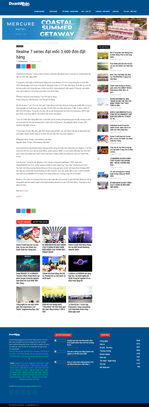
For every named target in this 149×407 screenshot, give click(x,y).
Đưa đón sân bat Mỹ (28, 356)
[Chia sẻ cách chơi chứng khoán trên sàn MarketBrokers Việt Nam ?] (59, 365)
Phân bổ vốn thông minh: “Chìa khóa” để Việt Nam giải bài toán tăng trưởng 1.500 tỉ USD (54, 308)
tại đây (25, 191)
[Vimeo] (29, 392)
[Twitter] (23, 66)
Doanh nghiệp (39, 11)
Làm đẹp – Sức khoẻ (103, 11)
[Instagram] (17, 392)
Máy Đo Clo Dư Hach (39, 377)
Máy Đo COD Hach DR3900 (29, 379)
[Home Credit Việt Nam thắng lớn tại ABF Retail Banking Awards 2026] (80, 235)
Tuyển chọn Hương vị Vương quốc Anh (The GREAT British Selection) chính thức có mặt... (121, 89)
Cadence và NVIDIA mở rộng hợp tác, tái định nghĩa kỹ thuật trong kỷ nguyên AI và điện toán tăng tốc (79, 277)
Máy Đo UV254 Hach (36, 363)
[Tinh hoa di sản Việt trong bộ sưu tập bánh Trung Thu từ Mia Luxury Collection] (102, 150)
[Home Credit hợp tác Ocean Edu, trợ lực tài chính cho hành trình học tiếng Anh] (28, 235)
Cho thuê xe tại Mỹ (23, 354)
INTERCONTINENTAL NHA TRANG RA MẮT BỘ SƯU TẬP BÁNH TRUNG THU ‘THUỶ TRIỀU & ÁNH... (120, 102)
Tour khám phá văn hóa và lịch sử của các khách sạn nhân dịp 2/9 (121, 66)
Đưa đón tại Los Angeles (32, 351)
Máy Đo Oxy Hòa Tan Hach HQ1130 (35, 375)
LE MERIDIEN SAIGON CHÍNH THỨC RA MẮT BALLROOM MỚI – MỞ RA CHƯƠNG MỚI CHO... (120, 161)
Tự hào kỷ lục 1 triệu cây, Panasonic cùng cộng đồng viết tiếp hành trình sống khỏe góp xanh (79, 308)
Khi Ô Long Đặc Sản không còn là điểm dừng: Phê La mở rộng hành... (121, 55)
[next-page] (21, 316)
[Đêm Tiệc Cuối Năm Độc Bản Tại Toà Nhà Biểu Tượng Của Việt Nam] (102, 77)
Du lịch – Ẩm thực (130, 11)
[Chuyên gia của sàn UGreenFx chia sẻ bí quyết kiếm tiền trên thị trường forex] (59, 343)
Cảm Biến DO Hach (26, 368)
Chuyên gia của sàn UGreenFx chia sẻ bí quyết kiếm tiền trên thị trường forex (80, 342)
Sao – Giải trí (86, 11)
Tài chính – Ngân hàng (70, 11)
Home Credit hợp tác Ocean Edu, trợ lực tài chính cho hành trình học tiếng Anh (27, 247)
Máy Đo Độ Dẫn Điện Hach (31, 372)
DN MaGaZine (23, 61)
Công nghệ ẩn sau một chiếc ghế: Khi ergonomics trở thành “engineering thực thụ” (27, 306)
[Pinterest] (28, 66)
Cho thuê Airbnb (15, 356)
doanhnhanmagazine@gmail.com (29, 386)
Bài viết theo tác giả (40, 222)
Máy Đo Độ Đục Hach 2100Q (20, 377)
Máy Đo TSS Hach (21, 370)
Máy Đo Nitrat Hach (36, 370)
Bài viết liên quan (24, 222)
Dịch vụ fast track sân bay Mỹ (39, 354)
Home (18, 43)
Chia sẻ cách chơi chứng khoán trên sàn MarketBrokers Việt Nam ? (80, 363)
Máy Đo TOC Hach (21, 363)
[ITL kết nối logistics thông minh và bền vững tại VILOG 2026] (102, 174)
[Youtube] (35, 392)
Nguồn (18, 196)
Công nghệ (53, 11)
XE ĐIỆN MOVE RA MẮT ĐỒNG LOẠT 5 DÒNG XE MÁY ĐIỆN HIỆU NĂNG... (121, 185)
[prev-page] (17, 316)
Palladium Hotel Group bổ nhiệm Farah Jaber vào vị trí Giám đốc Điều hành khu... (120, 127)
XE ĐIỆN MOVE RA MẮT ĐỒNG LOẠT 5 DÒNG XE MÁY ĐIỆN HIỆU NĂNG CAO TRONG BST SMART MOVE (54, 248)
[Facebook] (18, 66)
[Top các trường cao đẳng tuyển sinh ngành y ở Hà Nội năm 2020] (59, 354)
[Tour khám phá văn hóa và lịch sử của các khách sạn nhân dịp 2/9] (102, 66)
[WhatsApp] (33, 66)
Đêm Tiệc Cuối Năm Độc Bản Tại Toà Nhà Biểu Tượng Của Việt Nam (120, 77)
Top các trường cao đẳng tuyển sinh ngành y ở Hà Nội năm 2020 (80, 353)
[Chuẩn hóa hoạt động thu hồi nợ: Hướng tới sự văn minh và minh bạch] (54, 263)
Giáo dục (116, 11)
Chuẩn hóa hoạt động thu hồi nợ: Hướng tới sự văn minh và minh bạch (54, 275)
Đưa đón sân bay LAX (16, 351)
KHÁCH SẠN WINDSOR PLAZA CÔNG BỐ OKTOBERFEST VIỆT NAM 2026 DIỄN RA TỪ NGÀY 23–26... (121, 115)
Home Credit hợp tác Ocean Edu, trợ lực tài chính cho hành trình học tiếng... (121, 138)
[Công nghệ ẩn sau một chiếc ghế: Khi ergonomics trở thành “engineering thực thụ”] (28, 294)
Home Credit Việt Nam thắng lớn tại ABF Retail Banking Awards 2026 (79, 247)
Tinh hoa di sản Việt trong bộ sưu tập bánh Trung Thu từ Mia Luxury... (121, 149)
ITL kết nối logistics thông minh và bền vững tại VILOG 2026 (120, 174)
